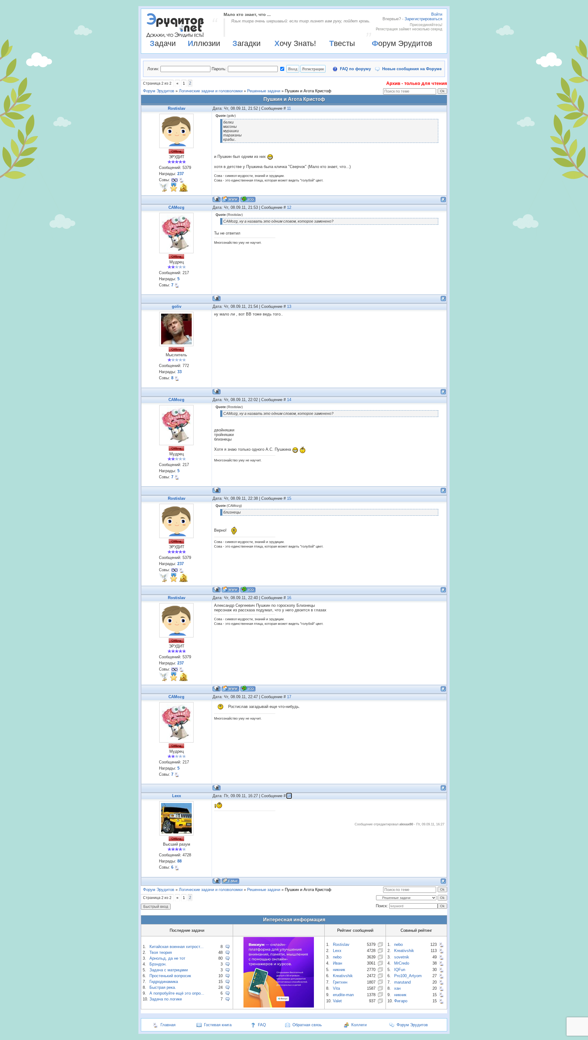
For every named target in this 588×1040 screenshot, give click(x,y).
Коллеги (359, 1025)
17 (289, 696)
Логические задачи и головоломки (211, 91)
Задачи (163, 43)
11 (289, 108)
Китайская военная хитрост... (176, 946)
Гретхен (340, 982)
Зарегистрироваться (423, 19)
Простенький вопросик (170, 975)
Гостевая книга (218, 1025)
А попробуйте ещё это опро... (176, 993)
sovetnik (401, 957)
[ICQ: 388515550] (247, 199)
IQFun (399, 969)
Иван (337, 963)
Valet (337, 1001)
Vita (336, 988)
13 (289, 306)
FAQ (262, 1025)
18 (289, 795)
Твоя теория (160, 952)
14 (289, 399)
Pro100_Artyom (408, 975)
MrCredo (401, 963)
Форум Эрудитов (402, 43)
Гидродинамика (163, 981)
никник (339, 969)
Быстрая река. (162, 987)
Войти (436, 14)
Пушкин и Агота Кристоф (308, 91)
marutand (402, 982)
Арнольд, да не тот (167, 958)
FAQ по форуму (355, 69)
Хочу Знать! (295, 43)
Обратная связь (307, 1025)
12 (289, 207)
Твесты (342, 43)
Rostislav (176, 108)
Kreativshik (343, 975)
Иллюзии (204, 43)
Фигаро (400, 1001)
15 (289, 498)
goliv (176, 306)
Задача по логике (165, 999)
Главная (167, 1025)
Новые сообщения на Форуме (412, 69)
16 (289, 597)
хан (397, 988)
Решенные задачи (263, 91)
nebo (337, 957)
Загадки (246, 43)
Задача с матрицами (168, 970)
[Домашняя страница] (230, 199)
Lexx (176, 795)
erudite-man (343, 994)
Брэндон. (158, 964)
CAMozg (176, 207)
